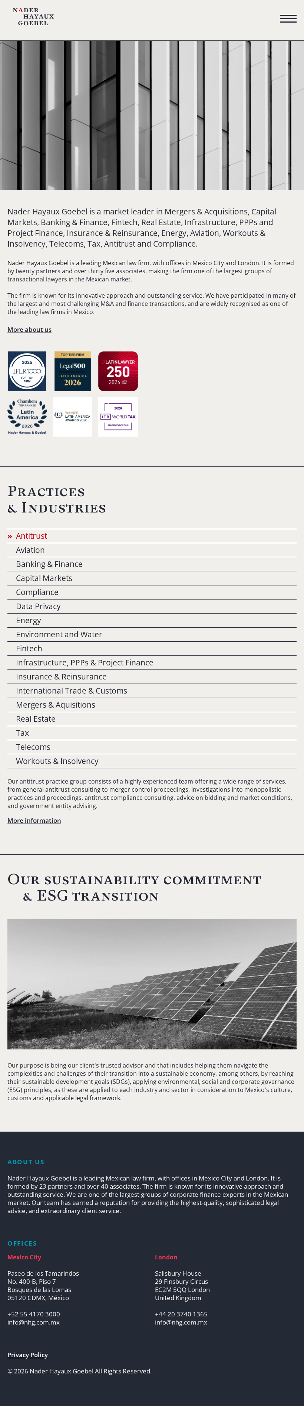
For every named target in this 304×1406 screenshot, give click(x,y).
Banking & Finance (49, 564)
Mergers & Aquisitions (55, 705)
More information (34, 820)
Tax (22, 733)
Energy (28, 620)
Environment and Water (59, 634)
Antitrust (31, 536)
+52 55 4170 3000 (33, 1314)
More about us (29, 329)
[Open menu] (288, 19)
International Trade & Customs (71, 691)
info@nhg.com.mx (33, 1322)
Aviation (30, 550)
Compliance (37, 592)
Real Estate (36, 719)
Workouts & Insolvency (57, 761)
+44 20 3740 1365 (181, 1314)
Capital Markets (44, 578)
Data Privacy (38, 606)
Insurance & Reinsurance (61, 677)
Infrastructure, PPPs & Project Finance (84, 663)
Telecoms (33, 747)
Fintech (29, 648)
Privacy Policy (27, 1355)
